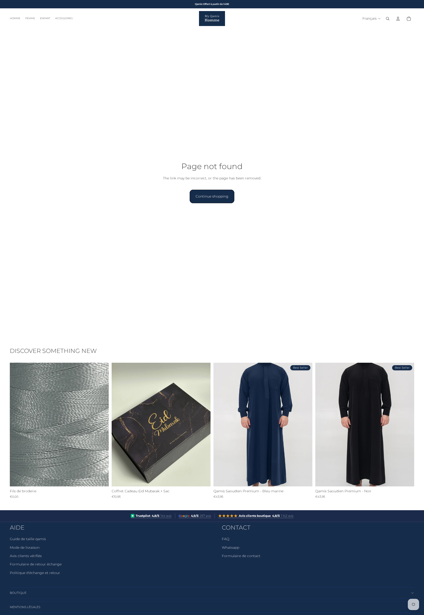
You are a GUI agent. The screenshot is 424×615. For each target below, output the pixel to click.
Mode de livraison (25, 547)
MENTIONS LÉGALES (25, 607)
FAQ (225, 539)
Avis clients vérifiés (26, 556)
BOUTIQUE (18, 593)
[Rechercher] (387, 18)
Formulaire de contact (241, 556)
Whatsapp (230, 547)
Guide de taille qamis (28, 539)
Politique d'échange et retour (35, 573)
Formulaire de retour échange (36, 564)
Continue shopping (212, 196)
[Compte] (398, 18)
